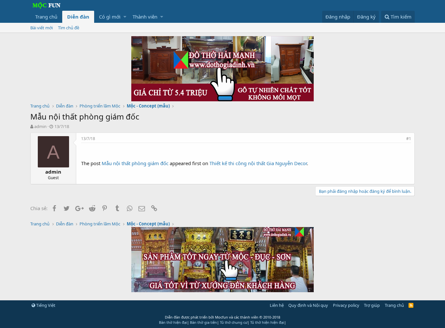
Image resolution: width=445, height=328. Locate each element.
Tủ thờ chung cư (233, 322)
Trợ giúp (372, 305)
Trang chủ (46, 16)
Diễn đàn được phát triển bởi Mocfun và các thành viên (222, 317)
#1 (408, 138)
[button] (125, 17)
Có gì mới (110, 16)
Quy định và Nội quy (308, 305)
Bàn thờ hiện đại (173, 322)
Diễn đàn (78, 16)
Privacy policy (346, 305)
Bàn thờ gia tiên (203, 322)
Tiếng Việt (45, 305)
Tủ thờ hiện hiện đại (267, 322)
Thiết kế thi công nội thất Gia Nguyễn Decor (258, 163)
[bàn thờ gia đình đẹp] (222, 99)
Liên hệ (277, 305)
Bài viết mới (41, 28)
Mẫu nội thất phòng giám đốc (135, 163)
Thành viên (145, 16)
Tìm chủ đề (68, 28)
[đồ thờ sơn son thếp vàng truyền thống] (222, 290)
